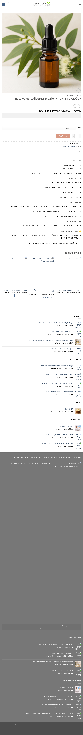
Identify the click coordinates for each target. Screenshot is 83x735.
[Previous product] (75, 106)
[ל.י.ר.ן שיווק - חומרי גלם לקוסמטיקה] (41, 4)
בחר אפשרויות (75, 295)
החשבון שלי (22, 725)
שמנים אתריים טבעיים (74, 95)
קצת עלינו (37, 725)
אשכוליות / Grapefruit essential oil (15, 290)
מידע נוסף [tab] (72, 160)
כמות (79, 128)
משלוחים (15, 725)
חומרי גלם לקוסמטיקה (74, 725)
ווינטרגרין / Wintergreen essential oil (69, 290)
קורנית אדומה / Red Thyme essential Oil (42, 291)
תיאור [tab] (79, 160)
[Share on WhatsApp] (79, 151)
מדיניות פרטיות (6, 725)
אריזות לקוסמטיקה (46, 725)
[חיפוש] (3, 4)
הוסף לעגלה (63, 136)
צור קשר (30, 725)
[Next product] (79, 106)
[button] (80, 4)
